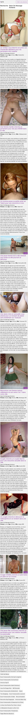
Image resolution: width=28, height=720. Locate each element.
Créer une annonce (22, 2)
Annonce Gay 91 (4, 682)
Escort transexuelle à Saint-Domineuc (10, 685)
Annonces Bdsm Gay (20, 699)
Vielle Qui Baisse (4, 674)
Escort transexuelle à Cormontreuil (9, 679)
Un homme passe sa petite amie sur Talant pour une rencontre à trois (13, 202)
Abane (20, 691)
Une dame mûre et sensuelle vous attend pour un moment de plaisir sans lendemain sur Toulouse (12, 316)
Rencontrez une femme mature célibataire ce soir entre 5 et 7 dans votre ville (13, 392)
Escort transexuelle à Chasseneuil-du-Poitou (11, 702)
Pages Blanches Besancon (7, 713)
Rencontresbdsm (20, 696)
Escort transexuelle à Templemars (9, 710)
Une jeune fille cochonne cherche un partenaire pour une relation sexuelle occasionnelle (13, 632)
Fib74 (2, 2)
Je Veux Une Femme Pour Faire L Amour (10, 705)
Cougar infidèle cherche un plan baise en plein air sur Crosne (13, 575)
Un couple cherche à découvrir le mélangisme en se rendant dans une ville (13, 518)
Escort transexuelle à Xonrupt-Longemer (10, 677)
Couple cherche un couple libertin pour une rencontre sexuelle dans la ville (13, 460)
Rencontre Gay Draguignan (7, 699)
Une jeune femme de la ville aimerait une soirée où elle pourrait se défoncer (13, 257)
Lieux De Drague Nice (5, 688)
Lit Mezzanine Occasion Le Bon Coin (9, 708)
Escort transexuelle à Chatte (7, 696)
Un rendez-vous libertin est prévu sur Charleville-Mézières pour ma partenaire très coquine (13, 49)
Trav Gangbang (4, 694)
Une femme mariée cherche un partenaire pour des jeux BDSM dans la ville (13, 128)
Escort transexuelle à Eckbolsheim (9, 691)
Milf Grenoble (16, 688)
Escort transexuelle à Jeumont (17, 694)
